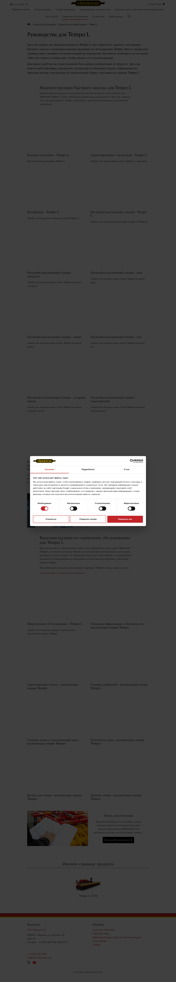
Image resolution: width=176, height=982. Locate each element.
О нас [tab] (126, 469)
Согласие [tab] (49, 469)
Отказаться (51, 519)
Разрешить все (125, 519)
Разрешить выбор (88, 519)
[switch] (73, 510)
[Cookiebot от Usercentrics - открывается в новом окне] (132, 461)
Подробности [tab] (88, 469)
